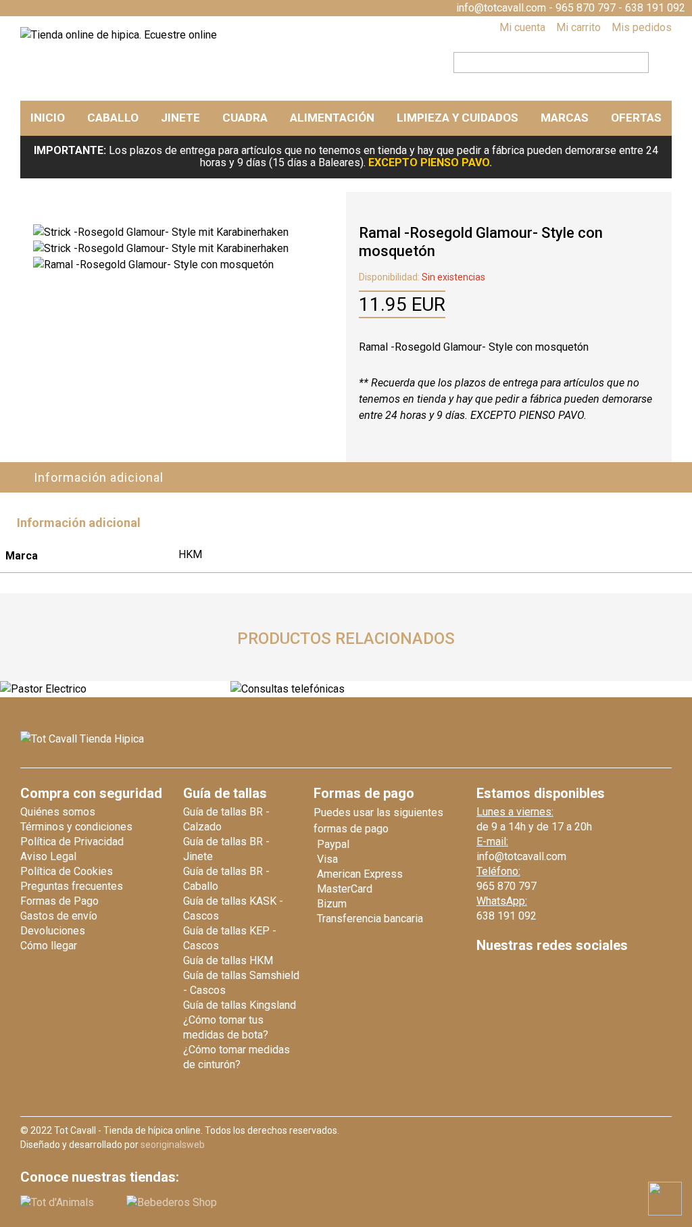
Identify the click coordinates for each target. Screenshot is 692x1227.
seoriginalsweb (173, 1144)
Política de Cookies (66, 871)
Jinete (180, 117)
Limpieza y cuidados (457, 117)
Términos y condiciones (76, 826)
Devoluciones (52, 930)
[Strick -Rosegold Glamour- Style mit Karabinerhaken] (161, 232)
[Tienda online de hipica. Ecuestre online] (118, 34)
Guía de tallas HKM (228, 960)
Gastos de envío (58, 915)
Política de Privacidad (72, 841)
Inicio (47, 117)
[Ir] (656, 60)
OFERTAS (636, 117)
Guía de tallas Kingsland (239, 1005)
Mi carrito (578, 27)
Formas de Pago (59, 901)
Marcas (565, 117)
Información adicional (99, 477)
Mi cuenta (522, 27)
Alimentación (332, 117)
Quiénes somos (57, 811)
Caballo (113, 117)
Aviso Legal (48, 856)
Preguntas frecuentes (71, 886)
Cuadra (245, 117)
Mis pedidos (642, 27)
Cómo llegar (48, 945)
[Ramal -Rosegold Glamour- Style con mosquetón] (153, 264)
